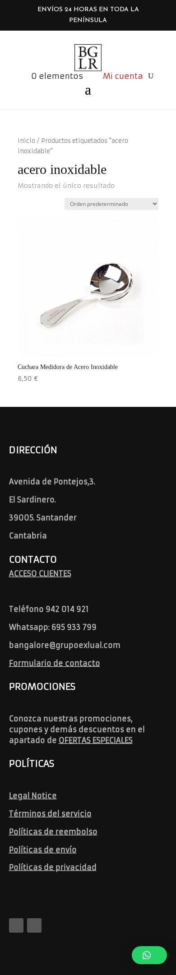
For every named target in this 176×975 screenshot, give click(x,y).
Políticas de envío (43, 849)
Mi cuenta (123, 76)
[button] (149, 955)
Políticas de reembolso (53, 831)
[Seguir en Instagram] (34, 925)
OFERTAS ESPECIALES (96, 740)
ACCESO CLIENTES (40, 573)
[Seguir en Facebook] (16, 925)
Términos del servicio (50, 813)
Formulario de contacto (54, 663)
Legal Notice (33, 795)
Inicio (26, 141)
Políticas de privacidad (53, 867)
